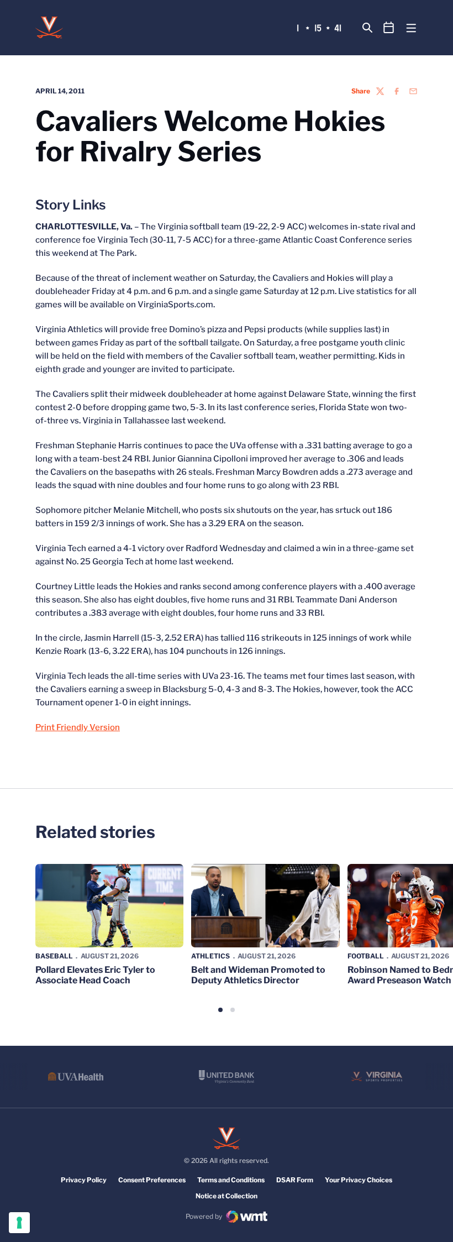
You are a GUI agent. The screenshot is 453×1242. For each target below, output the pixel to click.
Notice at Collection (226, 1196)
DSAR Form (294, 1180)
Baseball (54, 956)
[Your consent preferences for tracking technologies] (19, 1222)
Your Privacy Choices (358, 1180)
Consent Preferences (152, 1180)
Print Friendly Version (77, 727)
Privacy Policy (84, 1180)
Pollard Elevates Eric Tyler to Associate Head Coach (95, 975)
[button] (220, 1010)
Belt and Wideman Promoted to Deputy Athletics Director (258, 975)
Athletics (210, 956)
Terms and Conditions (231, 1180)
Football (365, 956)
